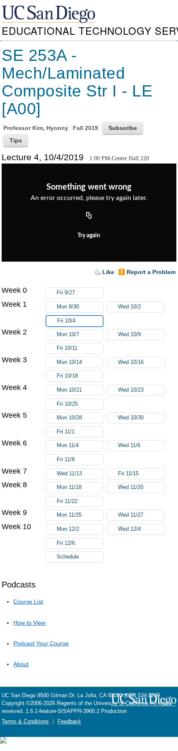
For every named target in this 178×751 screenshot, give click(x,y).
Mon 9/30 (68, 307)
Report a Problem (151, 272)
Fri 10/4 (66, 321)
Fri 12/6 (66, 543)
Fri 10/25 (67, 404)
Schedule (68, 557)
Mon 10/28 (69, 418)
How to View (29, 622)
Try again (88, 235)
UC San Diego (49, 14)
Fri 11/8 (66, 459)
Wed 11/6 (129, 445)
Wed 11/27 (130, 515)
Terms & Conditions (25, 722)
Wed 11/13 (69, 474)
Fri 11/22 (67, 501)
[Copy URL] (89, 215)
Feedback (69, 722)
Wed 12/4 (129, 529)
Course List (28, 601)
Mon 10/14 (69, 362)
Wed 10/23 (131, 390)
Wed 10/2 (129, 307)
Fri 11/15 (128, 474)
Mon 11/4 (68, 445)
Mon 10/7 (68, 334)
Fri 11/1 (66, 432)
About (21, 664)
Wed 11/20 (130, 487)
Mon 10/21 (69, 390)
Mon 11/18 (69, 487)
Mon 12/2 (68, 529)
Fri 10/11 (67, 348)
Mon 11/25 (69, 515)
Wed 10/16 (131, 362)
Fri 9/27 (66, 293)
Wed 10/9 (129, 334)
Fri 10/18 (67, 376)
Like (108, 272)
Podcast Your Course (41, 643)
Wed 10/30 (131, 418)
